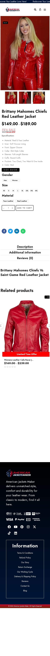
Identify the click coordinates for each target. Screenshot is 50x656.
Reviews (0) (25, 258)
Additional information (25, 252)
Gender (7, 174)
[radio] (5, 180)
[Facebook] (9, 527)
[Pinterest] (22, 527)
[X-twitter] (34, 527)
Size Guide (11, 169)
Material (7, 195)
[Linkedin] (15, 533)
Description (25, 246)
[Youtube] (15, 527)
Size (5, 185)
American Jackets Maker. (21, 606)
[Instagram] (28, 527)
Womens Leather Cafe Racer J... (18, 359)
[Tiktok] (9, 533)
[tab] (25, 247)
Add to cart (24, 208)
